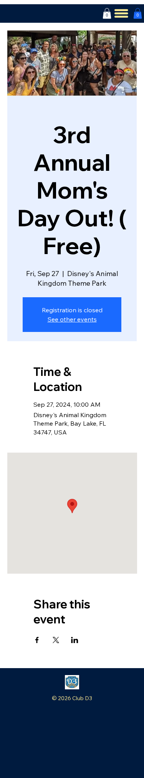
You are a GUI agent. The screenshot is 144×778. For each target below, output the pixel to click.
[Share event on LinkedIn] (74, 640)
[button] (107, 13)
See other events (72, 319)
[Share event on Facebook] (37, 640)
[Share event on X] (56, 640)
